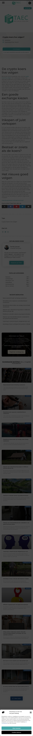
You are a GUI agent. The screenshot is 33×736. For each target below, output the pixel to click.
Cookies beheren (16, 732)
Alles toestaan (17, 728)
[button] (30, 712)
